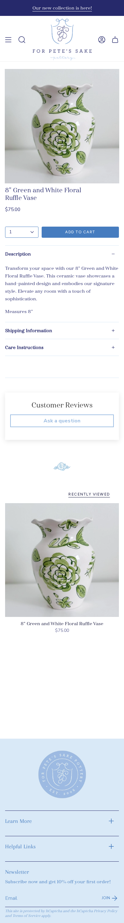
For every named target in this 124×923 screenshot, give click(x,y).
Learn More (18, 821)
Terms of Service (26, 915)
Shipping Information (28, 330)
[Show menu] (8, 39)
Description (18, 254)
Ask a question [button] (62, 420)
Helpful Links (20, 846)
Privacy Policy (105, 911)
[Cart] (115, 39)
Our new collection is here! (62, 8)
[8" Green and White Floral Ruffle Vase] (62, 560)
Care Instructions (24, 347)
